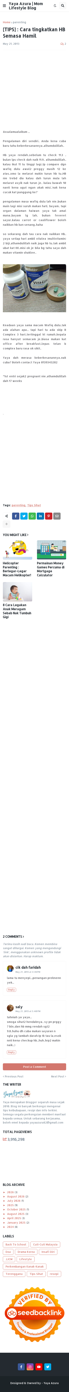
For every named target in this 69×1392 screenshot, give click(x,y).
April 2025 (14, 1218)
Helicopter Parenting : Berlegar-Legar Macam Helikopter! (17, 569)
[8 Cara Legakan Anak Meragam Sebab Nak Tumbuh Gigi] (17, 591)
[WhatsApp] (32, 516)
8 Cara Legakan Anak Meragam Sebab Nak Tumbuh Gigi (17, 611)
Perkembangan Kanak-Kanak (25, 1266)
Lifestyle (25, 1259)
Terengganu (14, 1273)
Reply (11, 989)
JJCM (9, 1259)
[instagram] (30, 1366)
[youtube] (38, 1366)
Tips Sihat (34, 505)
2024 (11, 1226)
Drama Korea (26, 1251)
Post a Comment (34, 1067)
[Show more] (6, 524)
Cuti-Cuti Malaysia (45, 1244)
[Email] (57, 516)
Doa (8, 1251)
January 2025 (16, 1222)
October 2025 (16, 1209)
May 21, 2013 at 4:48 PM (28, 972)
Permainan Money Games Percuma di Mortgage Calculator (50, 569)
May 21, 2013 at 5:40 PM (28, 1011)
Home (7, 22)
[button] (4, 5)
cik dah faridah (28, 967)
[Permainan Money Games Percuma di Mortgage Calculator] (51, 550)
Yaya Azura (51, 1383)
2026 (11, 1192)
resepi (54, 1273)
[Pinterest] (48, 516)
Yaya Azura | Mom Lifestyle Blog (26, 5)
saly (19, 1006)
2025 (11, 1205)
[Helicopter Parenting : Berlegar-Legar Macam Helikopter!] (17, 550)
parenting (19, 22)
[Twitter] (24, 516)
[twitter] (47, 1366)
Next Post (57, 1076)
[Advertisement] (34, 90)
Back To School (16, 1244)
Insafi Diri (48, 1251)
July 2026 (14, 1200)
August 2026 (16, 1196)
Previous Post (14, 1076)
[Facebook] (15, 516)
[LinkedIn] (40, 516)
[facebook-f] (21, 1366)
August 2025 (16, 1213)
